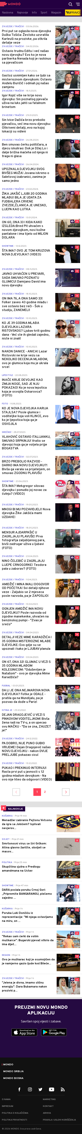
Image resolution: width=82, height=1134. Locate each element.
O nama (6, 1099)
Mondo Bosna (13, 1078)
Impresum (7, 1106)
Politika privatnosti (14, 1119)
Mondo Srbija (13, 1071)
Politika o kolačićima (15, 1113)
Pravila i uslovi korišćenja (59, 1119)
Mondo (8, 1064)
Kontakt (48, 1106)
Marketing (49, 1099)
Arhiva (47, 1113)
